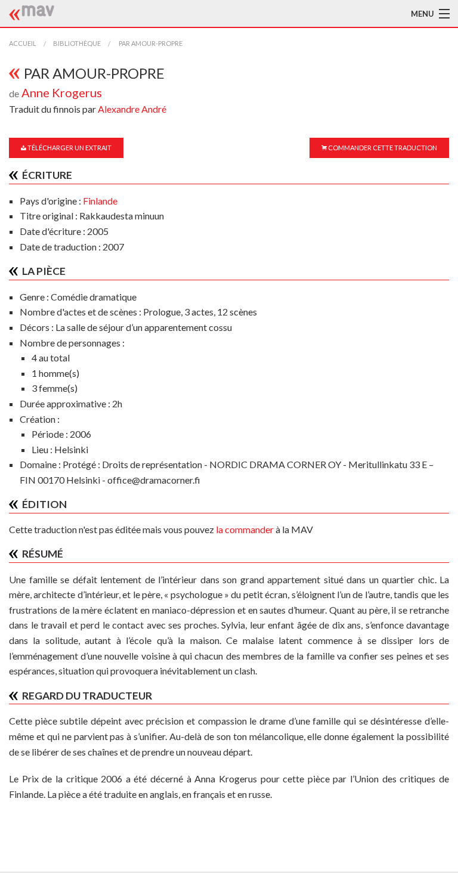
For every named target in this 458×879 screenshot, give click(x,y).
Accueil (22, 43)
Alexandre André (132, 108)
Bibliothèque (77, 43)
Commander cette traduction (382, 147)
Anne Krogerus (61, 92)
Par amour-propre (149, 43)
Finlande (100, 200)
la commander (245, 529)
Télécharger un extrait (69, 147)
